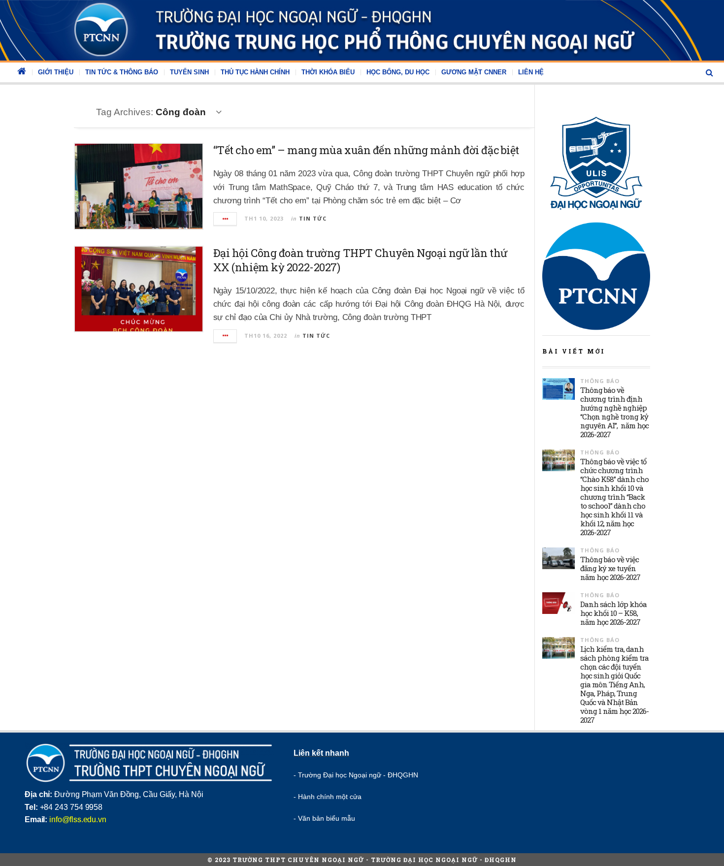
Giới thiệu (55, 72)
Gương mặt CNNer (473, 72)
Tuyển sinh (189, 72)
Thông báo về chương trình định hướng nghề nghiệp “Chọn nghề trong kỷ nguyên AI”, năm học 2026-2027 (614, 412)
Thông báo (600, 381)
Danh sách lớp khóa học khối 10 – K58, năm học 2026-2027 (613, 613)
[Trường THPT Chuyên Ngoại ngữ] (362, 30)
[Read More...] (225, 219)
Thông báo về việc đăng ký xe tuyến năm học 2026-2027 (610, 568)
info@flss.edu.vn (77, 819)
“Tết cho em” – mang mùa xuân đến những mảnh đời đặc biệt (366, 150)
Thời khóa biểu (328, 72)
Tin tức (313, 218)
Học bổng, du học (397, 72)
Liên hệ (531, 72)
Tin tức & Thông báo (121, 72)
